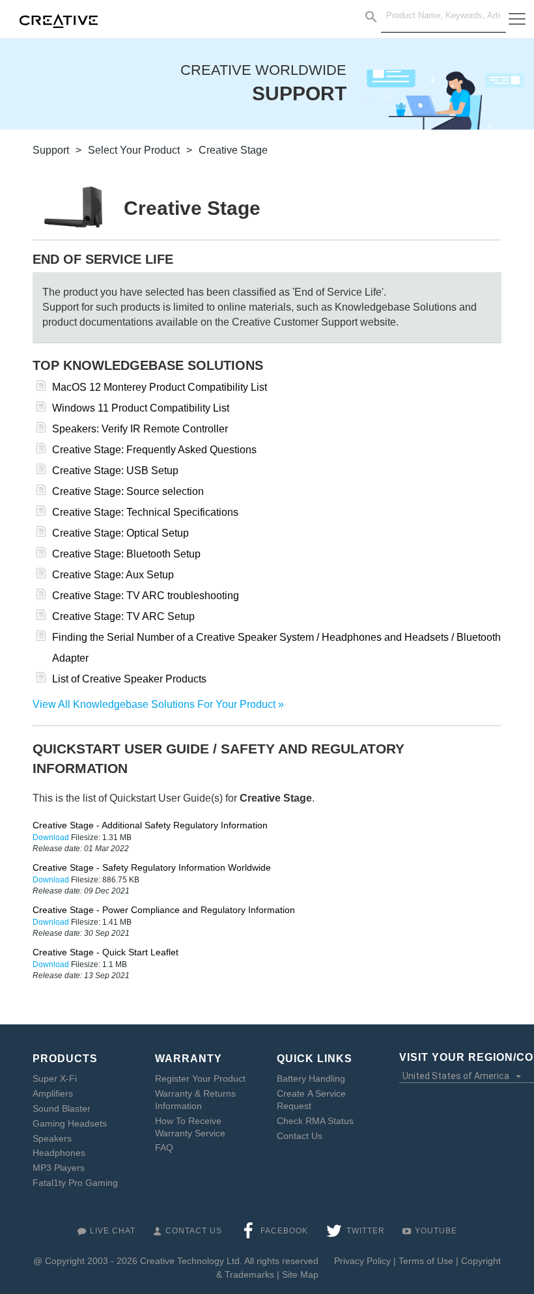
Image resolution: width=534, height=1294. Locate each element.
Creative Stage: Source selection (128, 491)
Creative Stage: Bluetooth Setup (126, 553)
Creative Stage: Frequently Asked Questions (154, 449)
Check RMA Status (315, 1121)
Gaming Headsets (70, 1123)
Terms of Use (426, 1261)
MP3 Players (59, 1167)
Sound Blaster (62, 1108)
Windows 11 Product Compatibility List (140, 408)
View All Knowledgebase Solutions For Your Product (154, 704)
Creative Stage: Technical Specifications (145, 512)
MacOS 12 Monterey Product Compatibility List (159, 387)
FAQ (164, 1147)
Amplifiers (53, 1093)
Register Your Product (200, 1078)
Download (52, 837)
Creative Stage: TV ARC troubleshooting (145, 595)
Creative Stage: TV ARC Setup (123, 616)
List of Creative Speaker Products (129, 678)
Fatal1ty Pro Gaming (75, 1182)
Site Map (300, 1274)
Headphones (59, 1152)
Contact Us (299, 1136)
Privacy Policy (362, 1261)
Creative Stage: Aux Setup (113, 574)
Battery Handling (311, 1078)
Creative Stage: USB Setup (115, 470)
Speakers (52, 1138)
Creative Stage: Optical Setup (120, 533)
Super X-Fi (55, 1078)
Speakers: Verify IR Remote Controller (140, 428)
